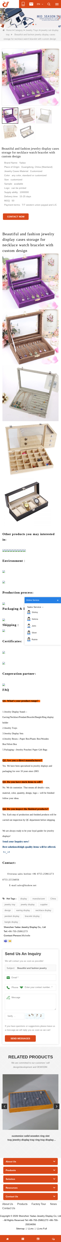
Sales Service (34, 607)
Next (56, 1106)
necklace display (43, 910)
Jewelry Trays (32, 30)
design (8, 910)
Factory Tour (39, 1204)
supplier (43, 904)
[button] (25, 24)
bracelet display (32, 916)
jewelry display (28, 904)
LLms (31, 1228)
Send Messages (20, 1038)
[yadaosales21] (5, 941)
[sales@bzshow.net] (10, 941)
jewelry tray (10, 904)
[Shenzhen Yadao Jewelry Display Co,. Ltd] (5, 4)
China (53, 898)
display (23, 898)
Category (18, 30)
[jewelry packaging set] (30, 17)
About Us (7, 1204)
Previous (4, 1106)
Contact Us (8, 1208)
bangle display (11, 922)
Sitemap (20, 1228)
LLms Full (42, 1228)
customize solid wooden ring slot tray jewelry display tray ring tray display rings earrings (30, 1138)
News (53, 1204)
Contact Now (15, 216)
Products (22, 1204)
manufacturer (39, 898)
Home (9, 30)
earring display (23, 910)
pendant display (12, 916)
